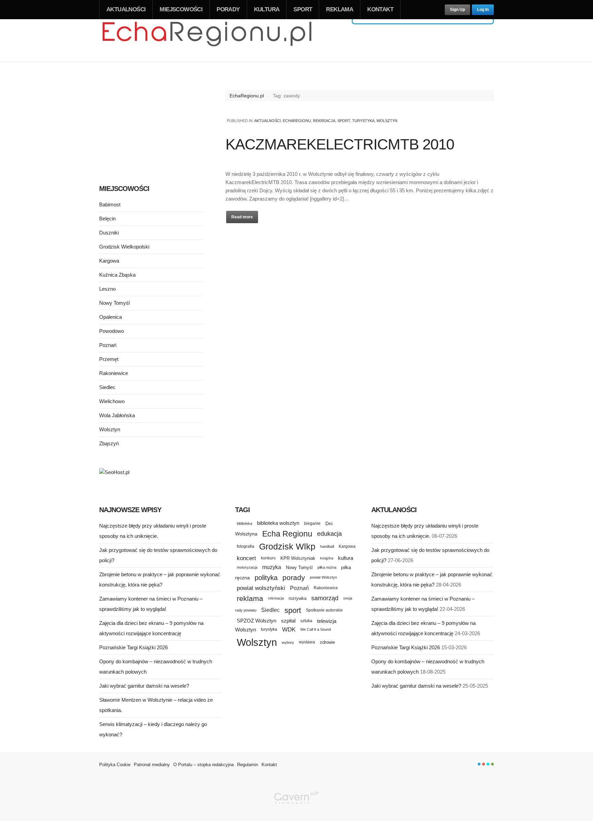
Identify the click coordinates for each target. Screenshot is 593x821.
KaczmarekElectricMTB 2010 (339, 144)
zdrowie (327, 642)
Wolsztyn (386, 121)
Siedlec (107, 387)
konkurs (268, 558)
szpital (288, 621)
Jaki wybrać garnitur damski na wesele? (144, 686)
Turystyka (363, 121)
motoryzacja (247, 567)
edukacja (329, 533)
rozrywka (297, 598)
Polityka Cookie (114, 764)
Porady (228, 9)
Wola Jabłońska (117, 415)
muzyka (271, 567)
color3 (488, 764)
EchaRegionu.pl (247, 95)
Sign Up (457, 9)
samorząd (324, 598)
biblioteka (244, 523)
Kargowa (109, 261)
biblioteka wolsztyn (278, 523)
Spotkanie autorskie (324, 610)
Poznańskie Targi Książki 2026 (133, 647)
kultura (345, 558)
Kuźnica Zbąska (117, 275)
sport (292, 610)
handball (327, 546)
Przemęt (108, 359)
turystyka (269, 629)
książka (326, 558)
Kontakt (380, 9)
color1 (479, 764)
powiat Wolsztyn (323, 577)
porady (293, 577)
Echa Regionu (287, 533)
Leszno (107, 289)
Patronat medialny (152, 764)
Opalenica (110, 317)
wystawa (307, 642)
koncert (246, 558)
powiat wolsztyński (261, 588)
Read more (242, 217)
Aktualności (126, 9)
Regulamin (247, 764)
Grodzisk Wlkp (287, 546)
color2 (483, 764)
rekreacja (276, 598)
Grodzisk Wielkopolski (124, 247)
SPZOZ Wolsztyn (256, 621)
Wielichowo (112, 401)
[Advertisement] (151, 123)
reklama (250, 598)
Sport (302, 9)
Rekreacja (324, 121)
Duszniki (109, 233)
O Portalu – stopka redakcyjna (203, 764)
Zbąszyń (109, 443)
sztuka (306, 620)
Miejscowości (181, 9)
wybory (288, 642)
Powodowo (111, 331)
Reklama (339, 9)
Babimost (109, 204)
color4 (492, 764)
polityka (266, 577)
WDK (288, 629)
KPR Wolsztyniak (297, 558)
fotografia (245, 546)
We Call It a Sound (315, 629)
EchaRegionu (297, 121)
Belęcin (107, 218)
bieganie (312, 523)
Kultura (267, 9)
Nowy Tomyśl (114, 303)
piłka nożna (326, 567)
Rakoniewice (113, 373)
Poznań (107, 345)
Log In (483, 9)
